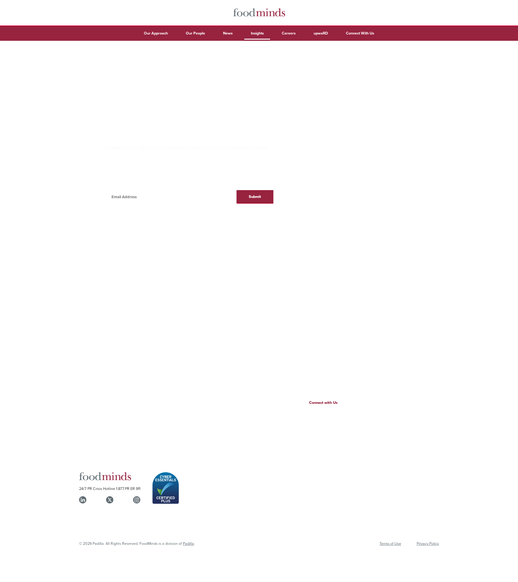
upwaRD (321, 33)
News (228, 33)
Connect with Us (323, 402)
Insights (257, 33)
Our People (195, 33)
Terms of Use (390, 543)
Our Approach (156, 33)
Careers (289, 33)
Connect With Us (360, 33)
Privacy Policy (428, 543)
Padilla (188, 543)
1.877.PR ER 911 (128, 488)
